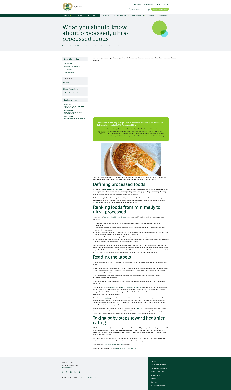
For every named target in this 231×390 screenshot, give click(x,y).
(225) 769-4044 (67, 367)
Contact (153, 361)
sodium (107, 298)
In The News (68, 69)
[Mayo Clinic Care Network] (77, 7)
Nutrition (66, 82)
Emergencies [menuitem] (163, 15)
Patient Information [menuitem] (120, 15)
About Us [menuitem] (106, 15)
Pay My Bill (138, 4)
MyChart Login (149, 4)
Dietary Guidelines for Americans (132, 287)
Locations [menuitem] (91, 15)
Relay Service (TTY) (157, 371)
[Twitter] (162, 4)
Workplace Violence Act (159, 385)
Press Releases (69, 72)
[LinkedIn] (165, 4)
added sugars (113, 287)
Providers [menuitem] (79, 15)
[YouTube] (167, 4)
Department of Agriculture (113, 189)
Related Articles (70, 100)
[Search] (148, 9)
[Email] (65, 93)
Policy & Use (155, 378)
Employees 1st (155, 375)
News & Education (67, 46)
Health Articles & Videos (72, 66)
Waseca (120, 344)
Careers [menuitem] (151, 15)
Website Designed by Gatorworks (87, 378)
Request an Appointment (160, 9)
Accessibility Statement (159, 368)
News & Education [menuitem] (138, 15)
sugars (98, 202)
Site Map (154, 382)
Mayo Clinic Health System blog (125, 348)
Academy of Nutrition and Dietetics (115, 217)
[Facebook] (157, 4)
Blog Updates (79, 46)
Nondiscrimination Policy (159, 365)
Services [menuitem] (66, 15)
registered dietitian (110, 344)
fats (105, 202)
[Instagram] (159, 4)
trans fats (140, 308)
